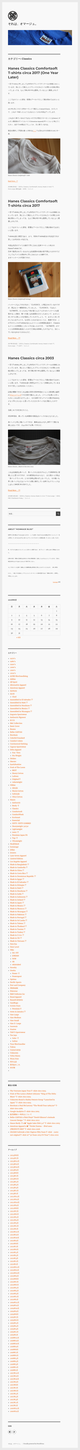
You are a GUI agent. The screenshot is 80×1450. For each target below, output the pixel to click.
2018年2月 (14, 1367)
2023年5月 (14, 1182)
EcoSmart (16, 817)
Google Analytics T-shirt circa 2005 (24, 1111)
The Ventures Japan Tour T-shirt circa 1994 (28, 1091)
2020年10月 (14, 1273)
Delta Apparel (15, 750)
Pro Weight (16, 756)
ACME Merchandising (19, 676)
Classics (25, 187)
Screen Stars (15, 1006)
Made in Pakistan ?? (18, 914)
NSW (14, 959)
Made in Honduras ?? (18, 891)
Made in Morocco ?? (18, 909)
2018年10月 (14, 1344)
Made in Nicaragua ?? (19, 912)
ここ (34, 131)
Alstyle (15, 788)
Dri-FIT (15, 953)
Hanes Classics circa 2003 (31, 358)
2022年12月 (14, 1196)
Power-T (15, 973)
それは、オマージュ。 (23, 24)
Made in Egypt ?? (17, 879)
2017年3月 (14, 1399)
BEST (14, 770)
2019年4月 (14, 1326)
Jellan (12, 850)
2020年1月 (14, 1299)
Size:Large (11, 189)
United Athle (15, 1050)
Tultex (13, 1047)
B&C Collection (16, 723)
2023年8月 (14, 1173)
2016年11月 (14, 1411)
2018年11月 (14, 1341)
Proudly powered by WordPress (33, 1444)
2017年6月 (14, 1391)
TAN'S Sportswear (17, 1032)
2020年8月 (14, 1279)
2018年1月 (14, 1370)
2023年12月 (14, 1161)
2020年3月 (14, 1294)
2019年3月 (14, 1329)
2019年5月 (14, 1323)
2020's (13, 673)
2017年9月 (14, 1382)
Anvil (12, 694)
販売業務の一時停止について (21, 1114)
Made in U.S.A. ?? (41, 496)
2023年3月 (14, 1188)
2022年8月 (14, 1208)
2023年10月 (14, 1167)
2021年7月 (14, 1246)
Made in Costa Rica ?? (19, 873)
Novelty (13, 967)
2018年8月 (14, 1349)
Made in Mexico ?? (17, 906)
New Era (13, 944)
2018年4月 (14, 1361)
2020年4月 (14, 1291)
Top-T (15, 838)
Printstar (14, 991)
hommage (55, 582)
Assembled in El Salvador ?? (21, 700)
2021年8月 (14, 1243)
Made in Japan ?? (17, 903)
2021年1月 (14, 1264)
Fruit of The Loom (17, 767)
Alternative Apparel (18, 685)
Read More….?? (13, 181)
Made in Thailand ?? (18, 926)
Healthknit (14, 844)
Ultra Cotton (17, 797)
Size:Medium (15, 1017)
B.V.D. (12, 720)
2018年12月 (14, 1338)
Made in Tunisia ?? (17, 929)
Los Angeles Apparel (18, 861)
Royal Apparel (15, 997)
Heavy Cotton (17, 773)
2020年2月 (14, 1296)
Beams (13, 729)
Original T (16, 779)
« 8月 (18, 637)
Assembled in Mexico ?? (20, 708)
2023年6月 (14, 1179)
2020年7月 (14, 1282)
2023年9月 (14, 1170)
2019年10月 (14, 1308)
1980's (13, 661)
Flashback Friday (17, 498)
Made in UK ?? (16, 938)
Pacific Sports (15, 982)
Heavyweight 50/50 (20, 826)
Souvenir (14, 1026)
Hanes (40, 187)
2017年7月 (14, 1388)
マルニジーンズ (15, 395)
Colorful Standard (17, 738)
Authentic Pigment (18, 717)
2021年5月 (14, 1252)
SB (13, 962)
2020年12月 (14, 1267)
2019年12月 (14, 1302)
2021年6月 (14, 1249)
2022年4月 (14, 1220)
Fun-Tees (16, 753)
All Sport (13, 682)
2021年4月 (14, 1255)
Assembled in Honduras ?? (21, 706)
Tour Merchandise (17, 1044)
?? (17, 346)
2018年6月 (14, 1355)
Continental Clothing (19, 744)
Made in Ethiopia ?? (18, 885)
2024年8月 (14, 1155)
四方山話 (18, 189)
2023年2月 (14, 1191)
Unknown (14, 1053)
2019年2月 (14, 1332)
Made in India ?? (17, 894)
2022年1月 (14, 1229)
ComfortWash (18, 814)
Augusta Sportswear (18, 714)
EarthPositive (15, 764)
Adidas (13, 679)
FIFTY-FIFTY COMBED (21, 823)
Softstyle (16, 794)
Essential (16, 820)
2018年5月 (14, 1358)
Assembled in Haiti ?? (19, 703)
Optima (13, 979)
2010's (21, 187)
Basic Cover (14, 726)
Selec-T (15, 1038)
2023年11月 (14, 1164)
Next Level (14, 947)
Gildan (13, 785)
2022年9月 (14, 1205)
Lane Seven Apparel (18, 856)
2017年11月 (14, 1376)
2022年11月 (14, 1199)
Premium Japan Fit (20, 835)
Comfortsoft (33, 187)
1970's (12, 658)
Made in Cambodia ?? (19, 867)
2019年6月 (14, 1320)
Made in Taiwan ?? (17, 923)
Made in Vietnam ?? (18, 941)
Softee (15, 1041)
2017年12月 (14, 1373)
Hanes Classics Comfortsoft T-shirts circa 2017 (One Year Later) (33, 72)
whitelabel (16, 965)
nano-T (15, 832)
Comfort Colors (16, 741)
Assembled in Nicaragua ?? (21, 711)
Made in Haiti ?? (48, 187)
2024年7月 (14, 1158)
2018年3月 (14, 1364)
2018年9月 (14, 1347)
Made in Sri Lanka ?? (18, 920)
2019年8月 (14, 1314)
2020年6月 (14, 1285)
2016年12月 (14, 1408)
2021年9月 (14, 1241)
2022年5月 (14, 1217)
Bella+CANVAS (16, 732)
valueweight (17, 782)
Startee (13, 1029)
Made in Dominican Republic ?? (23, 876)
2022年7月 (14, 1211)
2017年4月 (14, 1397)
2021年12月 (14, 1232)
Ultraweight (17, 841)
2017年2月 (14, 1402)
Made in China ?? (17, 870)
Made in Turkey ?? (17, 932)
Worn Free (14, 1059)
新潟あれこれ (15, 1065)
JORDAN (15, 956)
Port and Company (17, 985)
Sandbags (14, 1003)
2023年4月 (14, 1185)
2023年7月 (14, 1176)
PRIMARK (14, 988)
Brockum (14, 735)
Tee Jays (13, 1035)
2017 (20, 346)
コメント (30, 189)
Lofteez (15, 776)
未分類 (12, 1068)
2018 (24, 189)
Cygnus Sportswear (18, 747)
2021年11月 (14, 1235)
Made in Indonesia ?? (19, 897)
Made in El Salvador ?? (19, 882)
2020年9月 (14, 1276)
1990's (13, 664)
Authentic (16, 803)
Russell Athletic (16, 1000)
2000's (22, 496)
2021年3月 (14, 1258)
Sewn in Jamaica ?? (18, 1012)
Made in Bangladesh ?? (19, 864)
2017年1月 (14, 1405)
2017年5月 (14, 1394)
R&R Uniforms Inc (17, 994)
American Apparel (17, 688)
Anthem (13, 691)
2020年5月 (14, 1288)
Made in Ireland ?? (17, 900)
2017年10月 (14, 1379)
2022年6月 (14, 1214)
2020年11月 (14, 1270)
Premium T (16, 1009)
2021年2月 (14, 1261)
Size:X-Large (15, 1023)
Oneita (13, 970)
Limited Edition (16, 859)
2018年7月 (14, 1352)
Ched (14, 697)
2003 (58, 496)
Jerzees (13, 853)
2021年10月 (14, 1238)
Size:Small (14, 1020)
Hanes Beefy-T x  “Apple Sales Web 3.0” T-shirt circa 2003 (35, 1123)
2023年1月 (14, 1193)
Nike (12, 950)
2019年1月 (14, 1335)
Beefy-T (15, 806)
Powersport (17, 976)
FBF (9, 498)
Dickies (13, 758)
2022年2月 (14, 1226)
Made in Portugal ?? (18, 917)
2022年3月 (14, 1223)
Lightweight (17, 829)
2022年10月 (14, 1202)
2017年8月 (14, 1385)
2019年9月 (14, 1311)
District (13, 761)
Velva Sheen (15, 1056)
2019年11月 (14, 1305)
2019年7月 (14, 1317)
